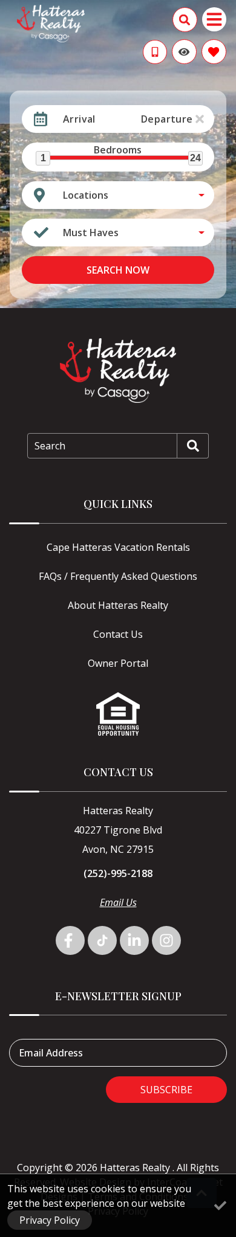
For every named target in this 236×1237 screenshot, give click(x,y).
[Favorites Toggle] (214, 51)
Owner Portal (118, 663)
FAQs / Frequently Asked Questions (118, 576)
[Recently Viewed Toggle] (184, 51)
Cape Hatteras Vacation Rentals (118, 547)
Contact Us (118, 634)
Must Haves (91, 232)
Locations (85, 195)
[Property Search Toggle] (184, 19)
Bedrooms (118, 149)
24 (195, 158)
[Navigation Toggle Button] (214, 19)
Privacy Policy (49, 1220)
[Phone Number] (155, 52)
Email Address (51, 1052)
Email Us (118, 902)
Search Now (118, 270)
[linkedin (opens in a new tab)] (134, 940)
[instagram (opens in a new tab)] (166, 940)
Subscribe (166, 1089)
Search (49, 445)
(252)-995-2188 (118, 873)
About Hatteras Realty (118, 605)
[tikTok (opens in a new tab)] (102, 940)
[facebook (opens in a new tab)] (70, 940)
